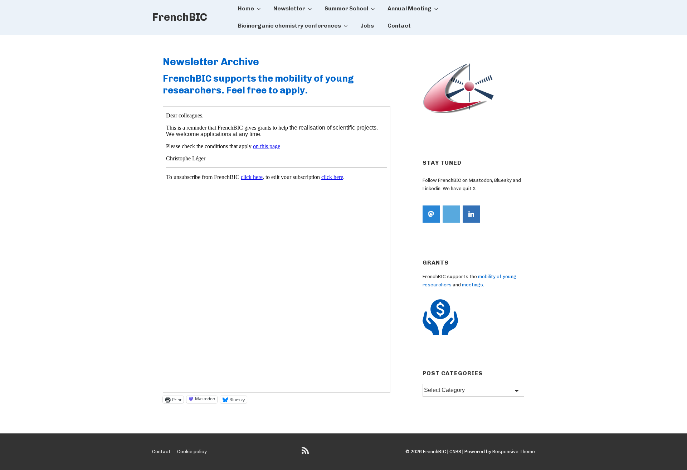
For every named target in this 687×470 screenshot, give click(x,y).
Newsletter (289, 8)
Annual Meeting (410, 8)
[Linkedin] (471, 214)
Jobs (367, 25)
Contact (399, 25)
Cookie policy (192, 451)
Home (246, 8)
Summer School (346, 8)
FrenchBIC (179, 17)
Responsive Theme (513, 451)
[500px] (451, 214)
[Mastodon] (431, 214)
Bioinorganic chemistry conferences (289, 25)
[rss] (306, 453)
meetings (472, 284)
